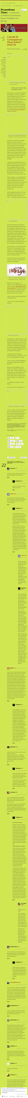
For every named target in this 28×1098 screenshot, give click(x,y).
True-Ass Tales (18, 49)
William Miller (13, 746)
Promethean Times (8, 11)
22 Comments (25, 49)
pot (5, 69)
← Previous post (11, 457)
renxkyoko (12, 468)
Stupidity (13, 49)
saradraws (12, 1063)
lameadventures (13, 1019)
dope (3, 62)
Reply (8, 477)
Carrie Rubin (12, 792)
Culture (8, 49)
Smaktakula (13, 48)
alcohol (4, 59)
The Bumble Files (13, 1005)
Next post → (23, 457)
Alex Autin (12, 1074)
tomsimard (12, 1045)
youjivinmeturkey (13, 946)
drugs (5, 63)
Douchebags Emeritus (18, 5)
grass (5, 65)
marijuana (2, 69)
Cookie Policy (4, 1092)
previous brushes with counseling (17, 109)
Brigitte (11, 667)
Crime (18, 48)
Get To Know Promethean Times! (8, 3)
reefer (2, 71)
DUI (2, 65)
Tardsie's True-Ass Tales (4, 76)
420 (2, 59)
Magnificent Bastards (6, 5)
